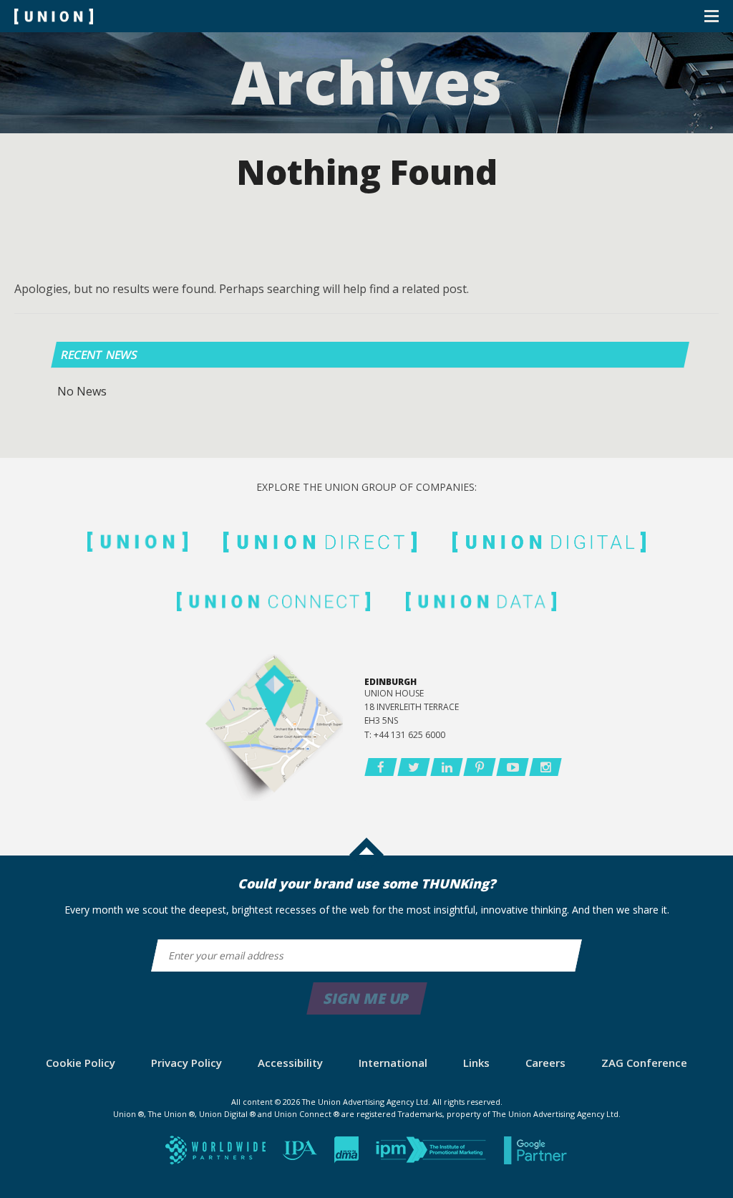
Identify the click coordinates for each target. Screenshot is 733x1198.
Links (476, 1062)
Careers (545, 1062)
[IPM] (433, 1154)
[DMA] (348, 1154)
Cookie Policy (80, 1062)
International (393, 1062)
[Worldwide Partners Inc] (217, 1154)
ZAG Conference (644, 1062)
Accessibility (290, 1062)
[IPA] (301, 1154)
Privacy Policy (186, 1062)
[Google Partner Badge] (536, 1154)
